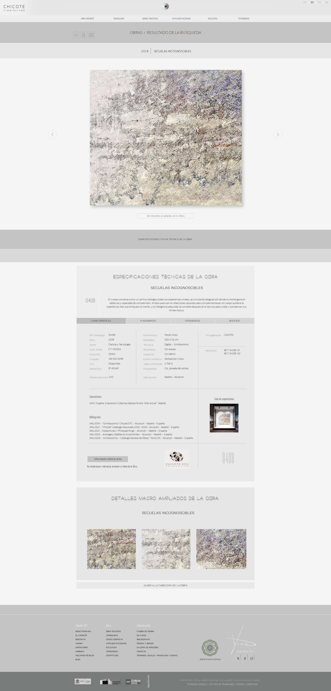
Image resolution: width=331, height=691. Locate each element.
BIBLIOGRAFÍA (143, 639)
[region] (165, 6)
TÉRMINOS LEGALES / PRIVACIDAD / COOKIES (150, 655)
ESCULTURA (111, 647)
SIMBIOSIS (79, 651)
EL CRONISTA (81, 635)
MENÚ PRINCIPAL (83, 631)
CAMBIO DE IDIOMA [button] (145, 631)
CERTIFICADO (112, 655)
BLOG (77, 659)
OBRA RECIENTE (113, 631)
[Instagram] (251, 657)
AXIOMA (79, 643)
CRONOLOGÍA (112, 635)
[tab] (101, 321)
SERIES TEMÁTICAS (114, 639)
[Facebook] (244, 657)
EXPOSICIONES (81, 647)
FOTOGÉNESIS (112, 651)
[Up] (278, 134)
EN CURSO (141, 635)
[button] (76, 35)
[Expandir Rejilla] (91, 35)
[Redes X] (238, 657)
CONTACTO (141, 651)
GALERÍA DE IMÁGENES (147, 647)
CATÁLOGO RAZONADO (116, 643)
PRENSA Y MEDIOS (145, 643)
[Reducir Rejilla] (83, 35)
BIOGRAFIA (80, 639)
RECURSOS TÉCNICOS (84, 655)
